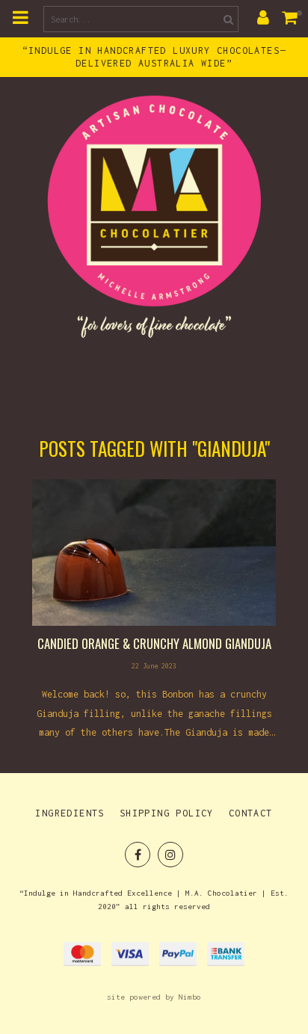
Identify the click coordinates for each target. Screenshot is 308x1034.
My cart (293, 17)
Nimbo (190, 996)
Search (226, 19)
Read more (154, 610)
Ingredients (69, 813)
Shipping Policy (167, 813)
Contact (251, 813)
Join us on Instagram (170, 854)
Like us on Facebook (137, 854)
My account (263, 17)
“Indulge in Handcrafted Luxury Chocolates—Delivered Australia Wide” (154, 57)
